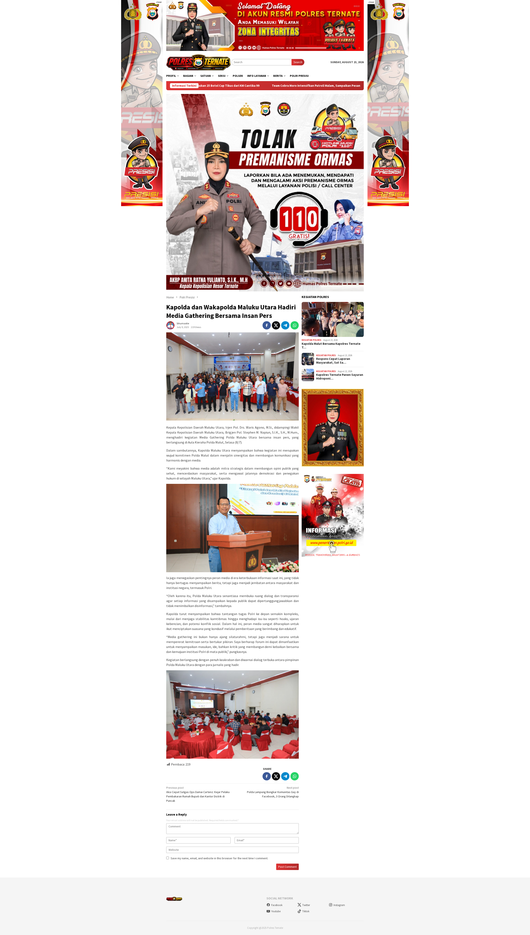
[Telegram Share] (285, 325)
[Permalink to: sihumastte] (170, 325)
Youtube (276, 911)
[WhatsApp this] (294, 325)
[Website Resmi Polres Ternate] (198, 62)
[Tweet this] (276, 325)
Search (298, 62)
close (158, 2)
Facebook (276, 905)
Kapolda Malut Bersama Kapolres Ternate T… (331, 345)
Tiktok (305, 911)
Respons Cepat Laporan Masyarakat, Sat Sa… (333, 360)
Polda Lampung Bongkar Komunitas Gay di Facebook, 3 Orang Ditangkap (273, 792)
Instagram (339, 905)
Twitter (306, 905)
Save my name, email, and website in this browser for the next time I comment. (219, 858)
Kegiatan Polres (311, 340)
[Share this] (267, 325)
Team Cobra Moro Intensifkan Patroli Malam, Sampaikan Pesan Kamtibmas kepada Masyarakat (254, 86)
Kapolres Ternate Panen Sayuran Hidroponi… (339, 376)
